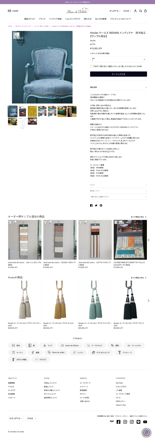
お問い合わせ (85, 401)
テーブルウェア (97, 345)
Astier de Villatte (72, 345)
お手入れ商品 (21, 359)
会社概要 (11, 394)
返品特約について (50, 397)
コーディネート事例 (123, 394)
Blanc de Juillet (58, 352)
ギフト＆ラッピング (103, 352)
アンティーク (127, 352)
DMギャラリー (121, 401)
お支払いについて (50, 383)
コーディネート (85, 383)
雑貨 (117, 345)
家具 (18, 345)
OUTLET (43, 359)
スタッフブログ (121, 386)
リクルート (11, 397)
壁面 (37, 352)
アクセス (11, 386)
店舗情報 (11, 383)
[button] (118, 87)
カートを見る (84, 397)
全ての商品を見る (137, 217)
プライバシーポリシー (121, 416)
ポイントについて (50, 394)
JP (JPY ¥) (113, 11)
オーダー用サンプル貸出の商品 (26, 217)
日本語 (126, 11)
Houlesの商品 (15, 277)
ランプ (50, 345)
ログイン (83, 394)
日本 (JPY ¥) (14, 418)
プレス (118, 397)
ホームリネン (136, 345)
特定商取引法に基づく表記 (105, 416)
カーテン (19, 352)
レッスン (80, 352)
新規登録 (83, 390)
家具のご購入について (52, 390)
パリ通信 (119, 390)
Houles (93, 40)
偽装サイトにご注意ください (138, 416)
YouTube (119, 383)
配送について (49, 386)
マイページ (84, 386)
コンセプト (12, 390)
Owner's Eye (121, 405)
